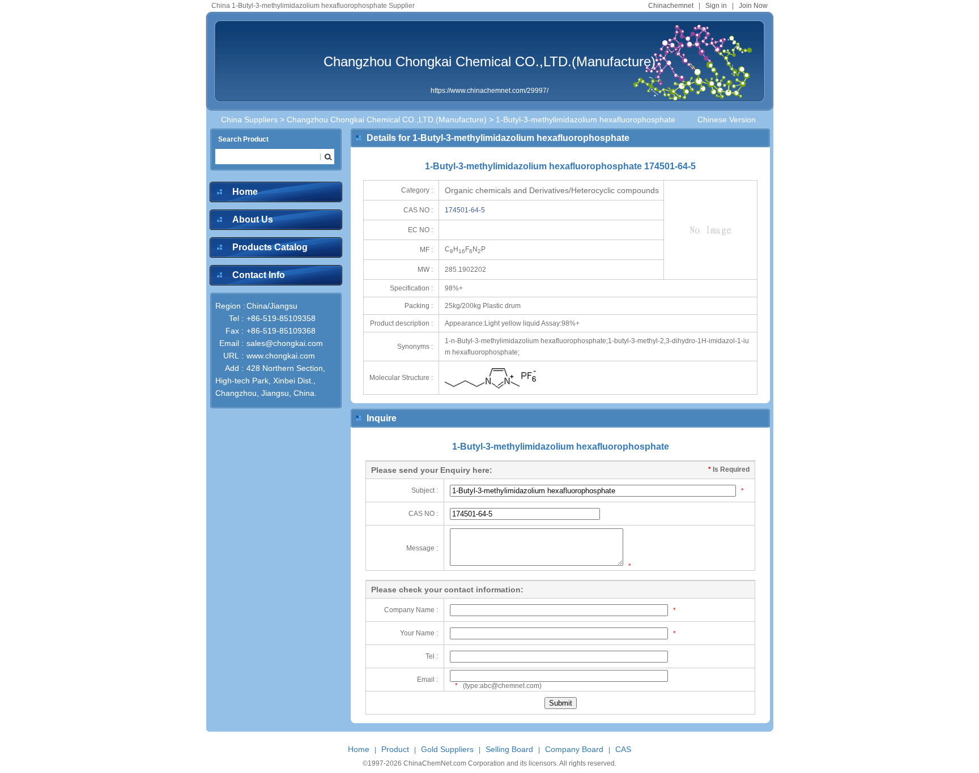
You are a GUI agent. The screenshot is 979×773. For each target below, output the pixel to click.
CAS (623, 749)
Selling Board (509, 749)
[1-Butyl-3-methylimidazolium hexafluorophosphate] (494, 391)
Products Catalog (270, 247)
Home (245, 192)
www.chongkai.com (280, 355)
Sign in (716, 6)
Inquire (382, 418)
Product (395, 749)
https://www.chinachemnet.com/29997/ (489, 91)
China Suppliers (249, 119)
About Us (252, 219)
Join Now (753, 6)
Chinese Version (726, 119)
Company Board (574, 749)
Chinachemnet (670, 6)
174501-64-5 (465, 210)
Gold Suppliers (447, 749)
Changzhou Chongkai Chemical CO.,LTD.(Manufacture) (489, 61)
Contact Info (258, 275)
